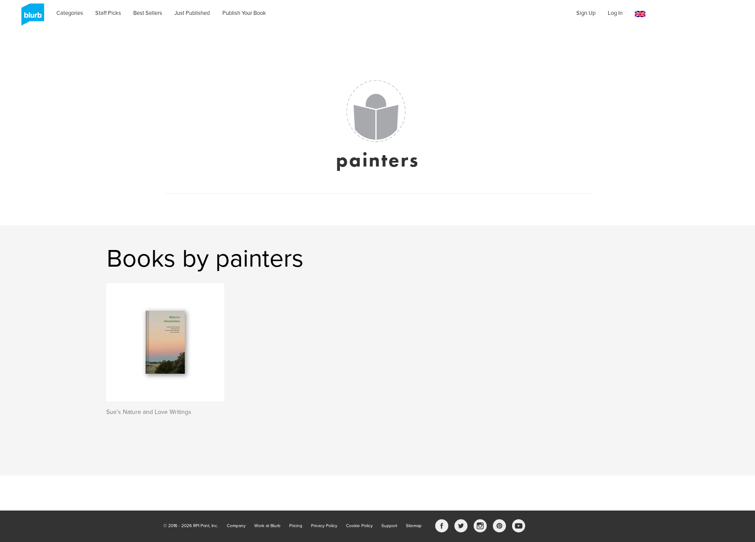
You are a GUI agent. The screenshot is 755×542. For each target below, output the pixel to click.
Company (236, 525)
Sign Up (586, 13)
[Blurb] (30, 17)
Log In (615, 13)
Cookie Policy (359, 525)
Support (389, 525)
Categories (69, 13)
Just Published (192, 13)
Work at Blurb (267, 525)
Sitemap (414, 525)
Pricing (295, 525)
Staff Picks (108, 13)
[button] (640, 14)
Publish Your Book (244, 13)
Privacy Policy (324, 525)
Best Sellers (147, 13)
